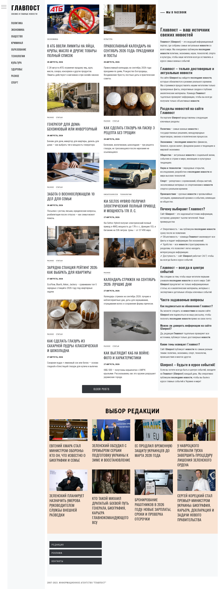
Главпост (25, 7)
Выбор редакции (133, 411)
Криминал (17, 43)
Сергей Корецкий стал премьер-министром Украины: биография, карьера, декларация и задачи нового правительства (195, 507)
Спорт (14, 82)
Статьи (59, 117)
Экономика (17, 29)
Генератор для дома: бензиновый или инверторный (72, 126)
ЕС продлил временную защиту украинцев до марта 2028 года (153, 450)
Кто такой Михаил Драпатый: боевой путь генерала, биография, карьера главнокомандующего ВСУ (110, 510)
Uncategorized (111, 194)
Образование (18, 49)
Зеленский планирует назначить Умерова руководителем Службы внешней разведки (66, 505)
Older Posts (101, 389)
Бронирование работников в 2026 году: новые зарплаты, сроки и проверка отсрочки (153, 509)
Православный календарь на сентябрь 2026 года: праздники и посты (129, 50)
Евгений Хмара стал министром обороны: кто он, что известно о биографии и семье (67, 453)
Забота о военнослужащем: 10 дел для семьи (71, 196)
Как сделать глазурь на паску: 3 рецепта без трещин (129, 130)
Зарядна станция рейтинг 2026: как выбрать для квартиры (72, 270)
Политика (17, 23)
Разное (15, 76)
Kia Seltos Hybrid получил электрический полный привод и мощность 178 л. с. (129, 205)
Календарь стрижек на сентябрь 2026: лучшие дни (129, 282)
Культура (16, 62)
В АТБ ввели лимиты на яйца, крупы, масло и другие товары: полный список (72, 50)
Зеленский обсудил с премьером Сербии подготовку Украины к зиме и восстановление (111, 453)
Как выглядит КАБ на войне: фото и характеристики (126, 355)
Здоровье (16, 69)
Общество (17, 36)
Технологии (18, 56)
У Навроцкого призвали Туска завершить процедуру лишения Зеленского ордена (194, 455)
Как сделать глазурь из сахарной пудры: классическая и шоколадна (72, 345)
